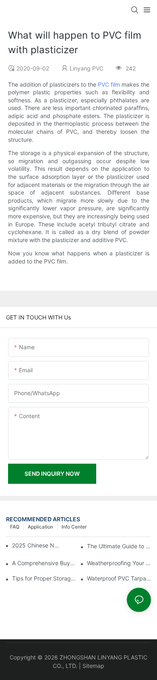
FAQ (14, 527)
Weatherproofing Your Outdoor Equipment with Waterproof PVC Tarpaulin (119, 563)
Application (40, 527)
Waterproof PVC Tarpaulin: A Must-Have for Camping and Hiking (119, 578)
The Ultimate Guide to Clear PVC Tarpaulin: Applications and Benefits (119, 546)
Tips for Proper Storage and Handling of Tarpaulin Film (44, 578)
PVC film (109, 84)
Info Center (74, 527)
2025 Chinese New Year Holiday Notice (36, 545)
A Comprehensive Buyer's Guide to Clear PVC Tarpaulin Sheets (44, 563)
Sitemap (93, 665)
